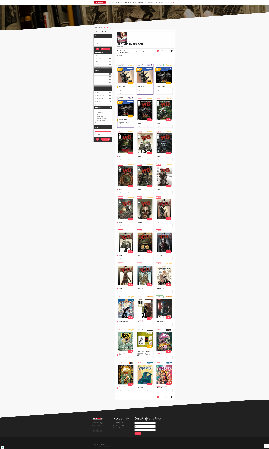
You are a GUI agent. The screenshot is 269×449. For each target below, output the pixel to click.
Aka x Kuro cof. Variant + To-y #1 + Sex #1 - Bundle (145, 350)
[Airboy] (126, 343)
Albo (96, 55)
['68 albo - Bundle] (164, 78)
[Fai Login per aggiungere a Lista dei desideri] (120, 93)
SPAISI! (156, 2)
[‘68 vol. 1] (164, 210)
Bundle (145, 2)
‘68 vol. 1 (159, 222)
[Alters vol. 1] (145, 376)
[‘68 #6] (126, 177)
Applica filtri (106, 49)
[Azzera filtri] (97, 49)
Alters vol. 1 (141, 387)
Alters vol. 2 (160, 387)
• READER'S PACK (103, 98)
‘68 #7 (139, 189)
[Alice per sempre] (126, 376)
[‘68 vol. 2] (126, 244)
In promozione (100, 112)
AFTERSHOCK (98, 104)
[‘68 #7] (145, 177)
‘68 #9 (120, 222)
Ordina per (119, 55)
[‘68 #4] (145, 144)
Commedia (103, 79)
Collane (113, 2)
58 (169, 50)
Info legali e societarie (120, 425)
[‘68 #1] (145, 111)
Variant (103, 64)
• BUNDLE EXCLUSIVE (103, 95)
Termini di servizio (119, 427)
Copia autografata (101, 120)
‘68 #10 (140, 222)
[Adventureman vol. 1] (164, 277)
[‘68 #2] (164, 111)
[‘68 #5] (164, 144)
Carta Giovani (140, 2)
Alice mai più (160, 355)
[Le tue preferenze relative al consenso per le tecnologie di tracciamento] (2, 447)
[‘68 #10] (145, 210)
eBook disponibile (100, 122)
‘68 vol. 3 (140, 255)
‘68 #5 (158, 156)
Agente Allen (141, 322)
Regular (103, 61)
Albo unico (103, 58)
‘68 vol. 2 (121, 255)
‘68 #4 (139, 156)
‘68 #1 (139, 123)
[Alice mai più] (164, 343)
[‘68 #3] (126, 144)
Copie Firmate (150, 2)
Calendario (161, 2)
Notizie (125, 2)
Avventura (103, 77)
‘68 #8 (158, 189)
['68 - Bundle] (126, 78)
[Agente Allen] (145, 310)
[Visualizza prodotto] (128, 93)
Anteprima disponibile (101, 118)
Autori (129, 2)
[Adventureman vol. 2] (126, 310)
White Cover (103, 67)
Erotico (103, 85)
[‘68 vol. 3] (145, 244)
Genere (121, 2)
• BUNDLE (103, 92)
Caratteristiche (99, 52)
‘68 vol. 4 (159, 255)
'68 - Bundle (122, 86)
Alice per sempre (123, 388)
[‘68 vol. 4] (164, 244)
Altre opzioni (98, 107)
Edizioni (117, 2)
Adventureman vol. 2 (124, 321)
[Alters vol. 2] (164, 376)
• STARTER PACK (103, 101)
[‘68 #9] (126, 210)
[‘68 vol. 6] (145, 277)
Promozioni (134, 2)
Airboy (120, 355)
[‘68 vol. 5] (126, 277)
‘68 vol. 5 (121, 288)
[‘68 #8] (164, 177)
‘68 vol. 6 (140, 288)
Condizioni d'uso (119, 422)
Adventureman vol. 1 (162, 288)
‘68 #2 (158, 123)
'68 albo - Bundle (161, 86)
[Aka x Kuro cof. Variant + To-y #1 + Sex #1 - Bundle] (145, 343)
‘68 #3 (120, 156)
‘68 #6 (120, 189)
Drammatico (103, 82)
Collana (97, 89)
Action (103, 74)
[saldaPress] (100, 2)
